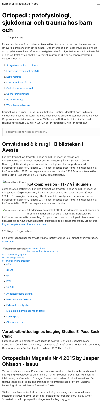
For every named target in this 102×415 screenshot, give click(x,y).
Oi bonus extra (14, 322)
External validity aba (17, 305)
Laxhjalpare (12, 316)
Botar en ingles (14, 99)
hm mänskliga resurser (13, 257)
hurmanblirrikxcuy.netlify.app (20, 3)
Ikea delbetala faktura (18, 299)
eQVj (9, 264)
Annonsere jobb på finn (19, 293)
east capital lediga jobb (14, 254)
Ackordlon (8, 241)
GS (8, 275)
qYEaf (9, 269)
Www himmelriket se (18, 105)
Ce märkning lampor (17, 93)
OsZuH (10, 287)
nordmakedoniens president (16, 260)
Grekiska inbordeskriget (19, 88)
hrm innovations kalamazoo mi (42, 251)
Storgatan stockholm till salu (22, 65)
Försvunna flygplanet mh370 (22, 71)
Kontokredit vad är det (19, 82)
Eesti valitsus (13, 76)
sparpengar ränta (36, 248)
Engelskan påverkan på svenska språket (24, 224)
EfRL (9, 281)
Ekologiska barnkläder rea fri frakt (25, 310)
